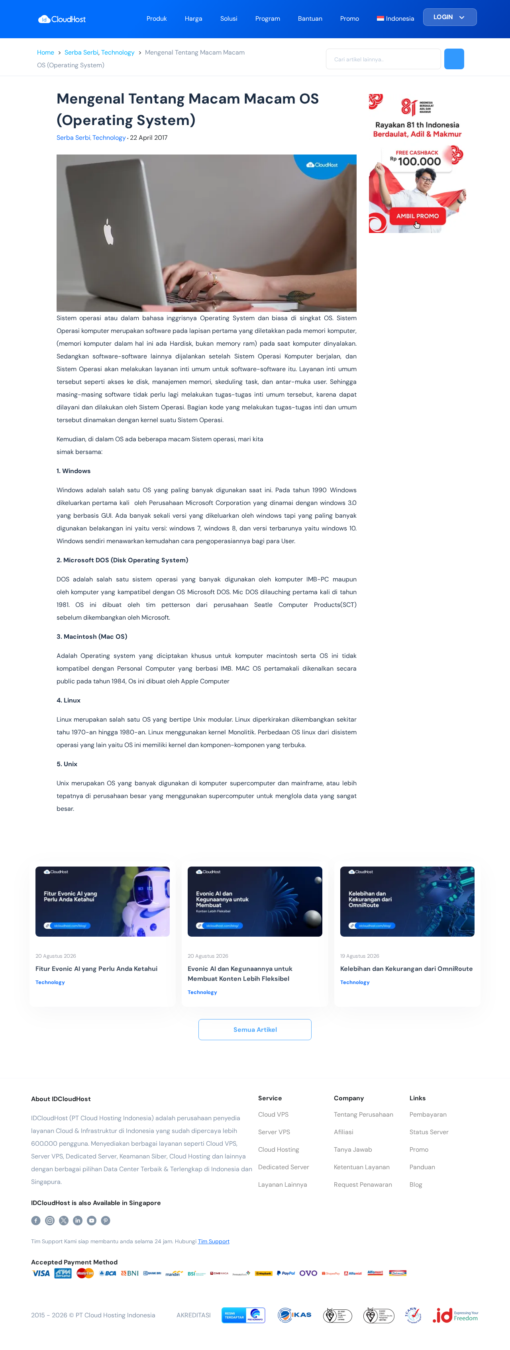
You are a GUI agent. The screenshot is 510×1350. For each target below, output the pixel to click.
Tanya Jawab (353, 1149)
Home (45, 52)
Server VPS (274, 1132)
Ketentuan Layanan (362, 1167)
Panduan (422, 1167)
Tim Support (214, 1241)
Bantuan (310, 18)
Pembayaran (428, 1114)
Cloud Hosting (278, 1149)
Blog (416, 1184)
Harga (193, 18)
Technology (118, 52)
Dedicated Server (283, 1167)
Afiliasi (343, 1132)
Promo (349, 18)
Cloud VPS (273, 1114)
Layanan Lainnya (282, 1184)
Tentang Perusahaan (363, 1114)
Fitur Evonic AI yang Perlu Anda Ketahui (96, 969)
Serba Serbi (81, 52)
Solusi (228, 18)
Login (443, 17)
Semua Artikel (255, 1029)
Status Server (429, 1132)
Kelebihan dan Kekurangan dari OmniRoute (406, 969)
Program (267, 18)
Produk (157, 18)
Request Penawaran (363, 1184)
